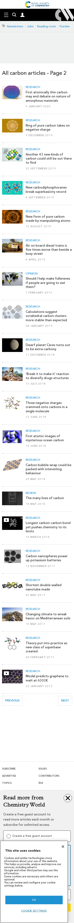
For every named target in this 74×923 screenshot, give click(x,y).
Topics (7, 782)
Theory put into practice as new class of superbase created (46, 647)
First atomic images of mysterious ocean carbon (45, 438)
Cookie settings (34, 910)
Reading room (46, 26)
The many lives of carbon (45, 498)
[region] (34, 881)
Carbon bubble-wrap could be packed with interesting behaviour (48, 469)
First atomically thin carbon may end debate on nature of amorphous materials (48, 96)
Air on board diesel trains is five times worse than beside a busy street (49, 250)
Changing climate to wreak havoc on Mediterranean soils (48, 616)
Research (33, 87)
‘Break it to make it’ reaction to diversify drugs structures (47, 376)
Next (66, 700)
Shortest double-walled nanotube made (43, 587)
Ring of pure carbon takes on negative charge (48, 127)
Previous (14, 700)
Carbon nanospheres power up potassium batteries (47, 558)
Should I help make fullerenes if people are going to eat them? (48, 283)
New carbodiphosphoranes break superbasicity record (46, 189)
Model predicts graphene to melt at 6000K (47, 678)
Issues (43, 768)
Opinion (32, 273)
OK (34, 899)
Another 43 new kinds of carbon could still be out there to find (49, 158)
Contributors (49, 775)
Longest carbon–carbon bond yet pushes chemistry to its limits (48, 527)
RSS (41, 782)
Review (31, 493)
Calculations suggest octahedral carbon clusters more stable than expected (46, 316)
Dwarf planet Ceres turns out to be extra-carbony (48, 347)
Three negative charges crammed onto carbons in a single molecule (46, 407)
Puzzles (65, 26)
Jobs (30, 26)
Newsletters (15, 26)
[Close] (62, 846)
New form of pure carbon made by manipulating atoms (48, 219)
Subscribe (9, 768)
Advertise (9, 775)
